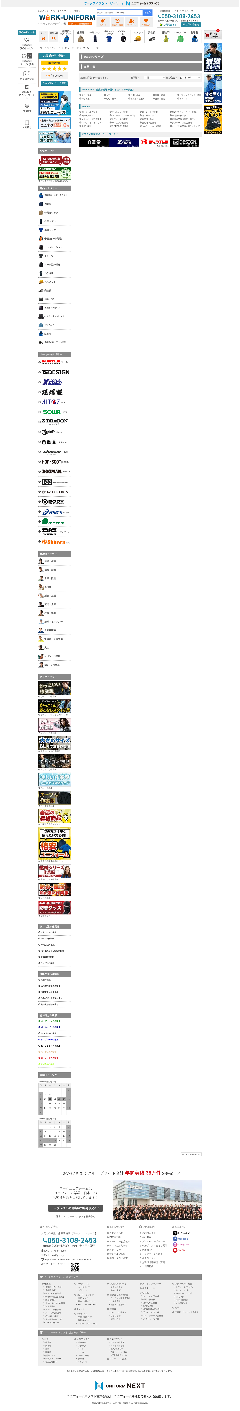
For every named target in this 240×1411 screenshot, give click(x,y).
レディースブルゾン (185, 1287)
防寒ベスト (115, 1319)
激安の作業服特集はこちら (52, 861)
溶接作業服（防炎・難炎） (184, 119)
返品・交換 (115, 1249)
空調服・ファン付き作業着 (186, 1312)
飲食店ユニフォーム (54, 1358)
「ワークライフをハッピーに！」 (102, 3)
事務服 (48, 1352)
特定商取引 (147, 1249)
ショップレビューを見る (54, 83)
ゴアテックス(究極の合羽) (123, 115)
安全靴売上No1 (88, 115)
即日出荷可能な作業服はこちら (54, 181)
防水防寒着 (115, 1316)
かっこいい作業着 (53, 1293)
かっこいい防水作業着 (120, 1298)
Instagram (183, 1244)
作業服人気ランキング (50, 824)
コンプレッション (85, 1294)
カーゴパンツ (84, 1287)
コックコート (84, 1355)
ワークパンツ (83, 1283)
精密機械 (85, 99)
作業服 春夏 (50, 1290)
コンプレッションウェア (92, 123)
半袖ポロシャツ (85, 1317)
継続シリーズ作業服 (49, 879)
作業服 (47, 1283)
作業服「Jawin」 (149, 119)
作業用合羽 (115, 1301)
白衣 (47, 1349)
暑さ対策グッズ (149, 115)
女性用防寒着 (182, 1300)
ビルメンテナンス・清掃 (190, 95)
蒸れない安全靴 (150, 1303)
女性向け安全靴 (149, 123)
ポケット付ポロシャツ (88, 1323)
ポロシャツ (82, 1313)
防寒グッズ (45, 916)
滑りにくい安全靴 (151, 1312)
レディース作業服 (120, 119)
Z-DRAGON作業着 (120, 126)
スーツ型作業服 (47, 806)
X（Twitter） (185, 1233)
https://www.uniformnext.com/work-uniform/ (67, 1259)
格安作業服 (46, 980)
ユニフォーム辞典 (118, 1359)
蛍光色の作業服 (48, 1064)
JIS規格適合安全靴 (151, 1309)
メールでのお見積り (119, 1241)
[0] (213, 42)
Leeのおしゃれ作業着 (151, 126)
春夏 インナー (84, 1298)
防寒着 (113, 1309)
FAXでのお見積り (118, 1245)
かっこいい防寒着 (118, 1312)
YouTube (182, 1250)
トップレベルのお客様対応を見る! (74, 1208)
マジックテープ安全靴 (153, 1316)
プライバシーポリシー (153, 1241)
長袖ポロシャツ (85, 1320)
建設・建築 (86, 95)
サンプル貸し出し (118, 1254)
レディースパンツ (184, 1290)
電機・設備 (160, 95)
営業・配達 (160, 99)
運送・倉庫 (111, 99)
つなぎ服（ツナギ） (119, 1283)
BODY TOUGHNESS (87, 1304)
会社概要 (146, 1237)
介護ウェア (50, 1355)
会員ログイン (149, 1258)
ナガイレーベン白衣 (119, 1352)
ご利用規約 (147, 1266)
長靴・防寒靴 (149, 1299)
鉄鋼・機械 (135, 95)
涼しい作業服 (46, 788)
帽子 (177, 1307)
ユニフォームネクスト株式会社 (79, 1216)
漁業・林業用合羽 (118, 1304)
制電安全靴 (148, 1306)
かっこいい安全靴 (120, 123)
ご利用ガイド (149, 1233)
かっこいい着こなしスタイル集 (54, 714)
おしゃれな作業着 (53, 1313)
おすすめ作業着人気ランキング (186, 126)
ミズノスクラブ (117, 1349)
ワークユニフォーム (74, 1188)
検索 (146, 12)
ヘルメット (83, 1362)
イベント (183, 99)
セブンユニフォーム (119, 1355)
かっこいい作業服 (120, 112)
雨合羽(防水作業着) (119, 1294)
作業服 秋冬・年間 (53, 1287)
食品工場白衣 (51, 1362)
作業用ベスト (148, 1288)
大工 (108, 95)
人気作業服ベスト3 (53, 1319)
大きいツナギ (116, 1287)
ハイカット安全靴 (151, 1319)
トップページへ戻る (152, 1254)
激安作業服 (87, 126)
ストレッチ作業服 (150, 112)
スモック (180, 1297)
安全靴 (145, 1293)
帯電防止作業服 (179, 115)
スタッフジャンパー (151, 1283)
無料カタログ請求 (118, 1258)
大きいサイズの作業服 (91, 119)
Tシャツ (81, 1309)
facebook (183, 1238)
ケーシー (82, 1349)
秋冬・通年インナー (87, 1301)
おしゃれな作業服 (89, 112)
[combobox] (120, 12)
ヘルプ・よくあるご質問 (154, 1245)
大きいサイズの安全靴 (182, 123)
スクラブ (82, 1346)
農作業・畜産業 (137, 99)
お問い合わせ (192, 24)
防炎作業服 (45, 898)
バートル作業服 (52, 1322)
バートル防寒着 (117, 1346)
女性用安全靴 (182, 1303)
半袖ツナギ (115, 1290)
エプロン (82, 1352)
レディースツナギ (184, 1293)
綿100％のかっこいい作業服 (184, 112)
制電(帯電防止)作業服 (54, 1297)
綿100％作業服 (52, 1316)
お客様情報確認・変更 (153, 1262)
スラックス (83, 1290)
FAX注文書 (114, 1237)
